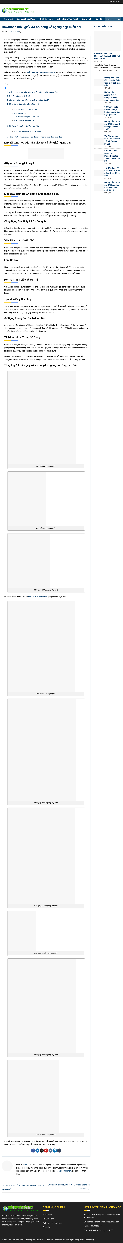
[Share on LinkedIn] (55, 1150)
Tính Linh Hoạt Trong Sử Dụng (29, 131)
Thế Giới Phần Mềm (63, 1171)
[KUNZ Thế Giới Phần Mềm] (18, 10)
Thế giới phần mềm (10, 1215)
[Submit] (119, 19)
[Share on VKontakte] (50, 1150)
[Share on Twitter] (37, 1150)
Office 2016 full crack (37, 597)
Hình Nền (99, 19)
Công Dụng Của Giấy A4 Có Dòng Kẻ (24, 104)
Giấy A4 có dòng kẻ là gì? (19, 96)
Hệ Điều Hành (46, 19)
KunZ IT (26, 1165)
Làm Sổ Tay (22, 113)
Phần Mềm (47, 1214)
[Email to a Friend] (42, 1150)
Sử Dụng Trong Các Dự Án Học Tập (24, 126)
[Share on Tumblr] (59, 1150)
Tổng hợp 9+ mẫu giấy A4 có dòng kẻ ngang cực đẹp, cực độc (35, 137)
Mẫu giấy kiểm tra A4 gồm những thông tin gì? (29, 100)
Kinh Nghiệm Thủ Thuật (67, 19)
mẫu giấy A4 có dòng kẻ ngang (41, 72)
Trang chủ (8, 19)
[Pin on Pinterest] (46, 1150)
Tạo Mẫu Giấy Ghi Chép (26, 120)
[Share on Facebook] (33, 1150)
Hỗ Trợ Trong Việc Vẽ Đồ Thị (28, 117)
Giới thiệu (111, 2)
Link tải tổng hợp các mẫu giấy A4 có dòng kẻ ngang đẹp (33, 92)
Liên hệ (118, 2)
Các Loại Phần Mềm (26, 19)
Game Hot (86, 19)
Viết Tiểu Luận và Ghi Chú (27, 109)
